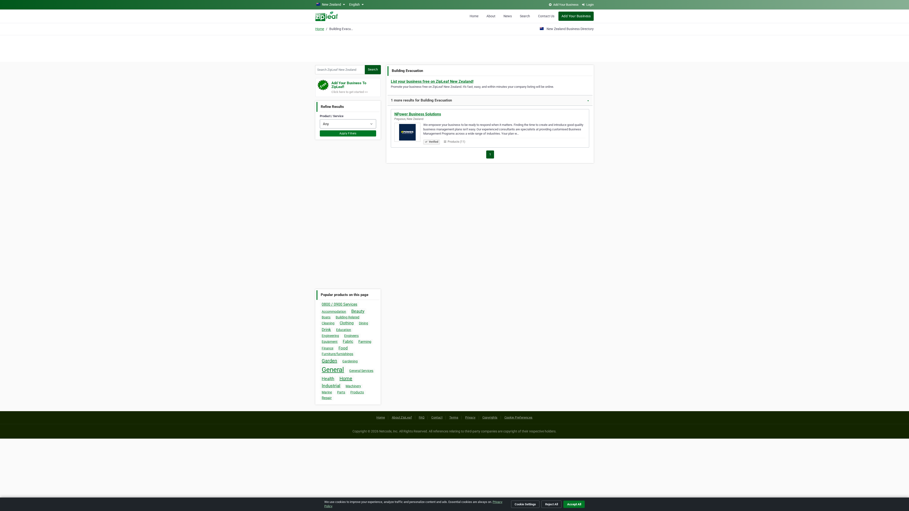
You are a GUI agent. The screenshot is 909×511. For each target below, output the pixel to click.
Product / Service (331, 116)
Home (474, 16)
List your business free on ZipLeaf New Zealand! (432, 81)
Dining (363, 323)
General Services (361, 371)
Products (357, 392)
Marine (327, 392)
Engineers (351, 336)
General (333, 370)
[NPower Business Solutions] (408, 133)
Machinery (353, 386)
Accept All (574, 504)
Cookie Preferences (518, 417)
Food (343, 348)
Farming (364, 341)
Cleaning (328, 323)
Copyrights (490, 417)
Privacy (470, 417)
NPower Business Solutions (417, 114)
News (508, 16)
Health (328, 378)
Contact (436, 417)
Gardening (350, 361)
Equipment (330, 342)
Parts (341, 392)
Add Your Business (576, 16)
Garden (329, 361)
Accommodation (334, 311)
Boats (326, 317)
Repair (327, 398)
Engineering (330, 336)
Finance (327, 348)
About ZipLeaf (402, 417)
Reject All (551, 504)
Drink (326, 329)
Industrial (331, 385)
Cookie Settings (525, 504)
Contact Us (546, 16)
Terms (453, 417)
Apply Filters (347, 133)
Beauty (358, 311)
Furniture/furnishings (337, 354)
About (490, 16)
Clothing (347, 323)
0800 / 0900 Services (339, 304)
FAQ (421, 417)
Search (525, 16)
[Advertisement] (454, 47)
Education (343, 330)
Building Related (347, 317)
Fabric (348, 341)
